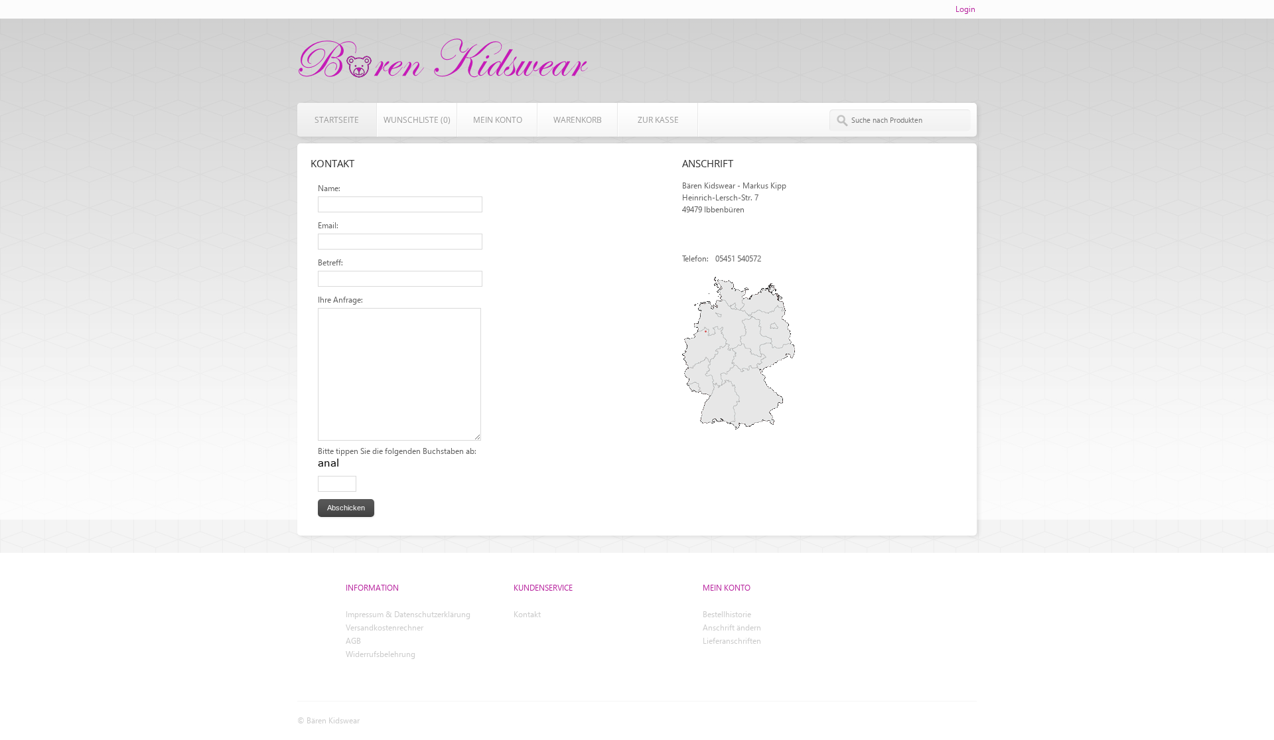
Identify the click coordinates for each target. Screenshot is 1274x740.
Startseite (337, 119)
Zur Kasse (658, 119)
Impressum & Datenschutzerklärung (408, 614)
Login (965, 9)
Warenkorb (577, 119)
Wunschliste (417, 119)
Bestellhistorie (727, 614)
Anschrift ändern (732, 627)
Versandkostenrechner (384, 627)
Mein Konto (497, 119)
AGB (353, 641)
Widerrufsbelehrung (380, 654)
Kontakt (527, 614)
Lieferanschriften (732, 641)
